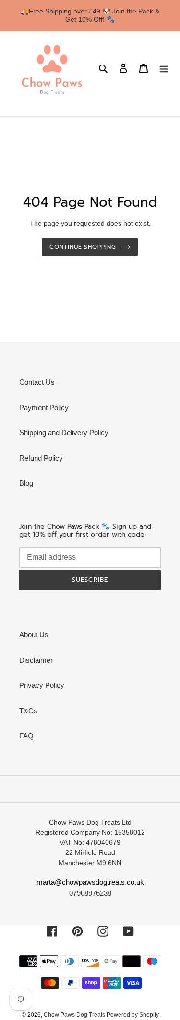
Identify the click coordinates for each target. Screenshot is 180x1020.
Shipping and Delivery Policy (63, 432)
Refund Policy (41, 458)
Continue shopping (83, 247)
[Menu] (164, 68)
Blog (26, 483)
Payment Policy (44, 407)
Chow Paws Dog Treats (75, 1014)
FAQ (26, 736)
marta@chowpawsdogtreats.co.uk (90, 882)
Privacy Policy (41, 685)
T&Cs (28, 711)
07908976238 (90, 893)
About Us (33, 635)
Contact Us (37, 382)
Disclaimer (36, 660)
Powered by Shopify (133, 1014)
